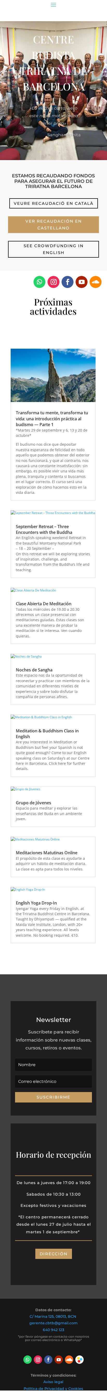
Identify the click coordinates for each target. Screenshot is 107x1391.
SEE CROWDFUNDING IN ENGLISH (54, 249)
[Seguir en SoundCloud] (96, 282)
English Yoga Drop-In (36, 903)
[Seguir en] (79, 1359)
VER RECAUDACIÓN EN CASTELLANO (53, 224)
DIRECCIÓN (54, 1253)
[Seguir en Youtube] (82, 282)
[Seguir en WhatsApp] (39, 282)
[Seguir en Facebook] (67, 282)
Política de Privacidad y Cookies (53, 1388)
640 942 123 (53, 1329)
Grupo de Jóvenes (33, 803)
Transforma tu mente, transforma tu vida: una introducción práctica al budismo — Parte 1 (52, 418)
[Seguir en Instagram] (53, 282)
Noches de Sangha (34, 670)
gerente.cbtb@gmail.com (53, 1323)
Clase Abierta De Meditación (43, 604)
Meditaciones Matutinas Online (46, 853)
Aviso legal (53, 1381)
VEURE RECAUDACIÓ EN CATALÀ (53, 203)
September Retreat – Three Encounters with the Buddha (44, 529)
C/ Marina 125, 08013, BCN (53, 1316)
